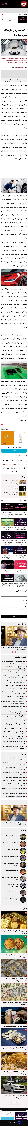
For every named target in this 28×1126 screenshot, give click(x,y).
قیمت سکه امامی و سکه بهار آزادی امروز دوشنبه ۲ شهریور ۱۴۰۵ (14, 763)
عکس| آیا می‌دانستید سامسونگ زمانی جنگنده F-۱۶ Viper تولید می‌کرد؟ (13, 707)
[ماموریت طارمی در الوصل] (22, 851)
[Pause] (3, 444)
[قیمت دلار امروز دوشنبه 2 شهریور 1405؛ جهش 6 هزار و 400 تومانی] (14, 992)
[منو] (2, 4)
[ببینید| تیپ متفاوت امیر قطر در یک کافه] (22, 893)
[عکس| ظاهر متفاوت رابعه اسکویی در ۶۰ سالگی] (22, 865)
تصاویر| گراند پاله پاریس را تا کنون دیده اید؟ (15, 729)
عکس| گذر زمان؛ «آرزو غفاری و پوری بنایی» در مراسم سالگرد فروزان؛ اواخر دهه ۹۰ (14, 681)
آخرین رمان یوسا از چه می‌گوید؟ (19, 648)
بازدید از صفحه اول (18, 468)
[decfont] (2, 67)
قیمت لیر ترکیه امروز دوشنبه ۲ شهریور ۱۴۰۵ (15, 777)
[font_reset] (4, 67)
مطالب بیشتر (14, 1103)
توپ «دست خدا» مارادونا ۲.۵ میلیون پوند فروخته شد (14, 742)
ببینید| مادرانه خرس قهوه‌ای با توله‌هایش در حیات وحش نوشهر (14, 747)
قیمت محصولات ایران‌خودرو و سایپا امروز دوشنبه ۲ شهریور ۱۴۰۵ (13, 789)
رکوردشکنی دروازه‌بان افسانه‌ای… (11, 870)
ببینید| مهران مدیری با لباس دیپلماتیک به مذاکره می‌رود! (14, 733)
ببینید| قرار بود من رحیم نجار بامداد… (10, 836)
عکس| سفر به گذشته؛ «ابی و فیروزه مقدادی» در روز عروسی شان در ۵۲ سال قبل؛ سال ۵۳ (13, 662)
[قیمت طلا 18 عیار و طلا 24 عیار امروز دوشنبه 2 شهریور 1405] (14, 1061)
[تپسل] (2, 429)
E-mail (25, 601)
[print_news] (13, 68)
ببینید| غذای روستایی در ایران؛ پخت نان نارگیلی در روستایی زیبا (13, 697)
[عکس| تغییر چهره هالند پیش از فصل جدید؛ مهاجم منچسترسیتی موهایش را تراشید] (22, 844)
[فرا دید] (24, 4)
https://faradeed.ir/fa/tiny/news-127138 (10, 464)
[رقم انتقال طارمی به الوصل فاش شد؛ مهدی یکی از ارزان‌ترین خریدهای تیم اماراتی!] (22, 879)
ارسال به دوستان (7, 468)
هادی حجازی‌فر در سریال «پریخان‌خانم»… (12, 885)
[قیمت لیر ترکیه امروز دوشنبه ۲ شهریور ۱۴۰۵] (14, 1015)
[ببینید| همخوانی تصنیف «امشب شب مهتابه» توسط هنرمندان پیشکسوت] (22, 482)
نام (26, 595)
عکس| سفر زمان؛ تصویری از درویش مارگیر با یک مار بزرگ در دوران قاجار (13, 667)
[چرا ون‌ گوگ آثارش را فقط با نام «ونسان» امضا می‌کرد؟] (22, 494)
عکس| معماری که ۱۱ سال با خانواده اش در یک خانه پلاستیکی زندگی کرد (13, 720)
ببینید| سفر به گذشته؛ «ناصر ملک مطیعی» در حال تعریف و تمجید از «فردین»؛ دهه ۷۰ (14, 737)
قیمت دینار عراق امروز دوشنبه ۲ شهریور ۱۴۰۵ (15, 796)
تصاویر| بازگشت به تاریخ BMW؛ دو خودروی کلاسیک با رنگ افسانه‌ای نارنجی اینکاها (13, 702)
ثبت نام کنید (7, 1118)
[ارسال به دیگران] (15, 68)
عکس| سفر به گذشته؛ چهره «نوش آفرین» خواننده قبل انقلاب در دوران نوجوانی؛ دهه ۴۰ (14, 677)
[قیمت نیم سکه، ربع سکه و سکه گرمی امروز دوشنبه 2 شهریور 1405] (14, 968)
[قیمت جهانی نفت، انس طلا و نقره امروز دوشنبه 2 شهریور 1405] (14, 920)
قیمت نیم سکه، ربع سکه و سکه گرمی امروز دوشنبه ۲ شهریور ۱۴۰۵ (13, 768)
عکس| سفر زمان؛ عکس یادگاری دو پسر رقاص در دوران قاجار (14, 725)
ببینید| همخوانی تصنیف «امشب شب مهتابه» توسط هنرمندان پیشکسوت (10, 482)
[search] (6, 4)
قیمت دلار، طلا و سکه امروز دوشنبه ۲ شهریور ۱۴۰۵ (14, 780)
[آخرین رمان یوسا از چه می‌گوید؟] (22, 488)
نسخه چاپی (13, 471)
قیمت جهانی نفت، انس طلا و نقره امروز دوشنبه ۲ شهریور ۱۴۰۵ (14, 759)
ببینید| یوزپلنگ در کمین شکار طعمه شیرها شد (15, 716)
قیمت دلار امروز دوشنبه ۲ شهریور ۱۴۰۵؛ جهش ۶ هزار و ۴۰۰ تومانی (13, 773)
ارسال (14, 616)
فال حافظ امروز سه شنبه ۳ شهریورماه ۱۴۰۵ (15, 689)
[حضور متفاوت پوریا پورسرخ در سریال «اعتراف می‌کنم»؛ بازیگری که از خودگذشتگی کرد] (22, 899)
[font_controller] (7, 67)
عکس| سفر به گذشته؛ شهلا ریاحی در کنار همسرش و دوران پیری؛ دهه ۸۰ (13, 672)
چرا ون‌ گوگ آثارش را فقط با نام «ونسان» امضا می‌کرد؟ (10, 493)
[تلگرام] (7, 461)
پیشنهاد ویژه (21, 623)
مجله (24, 802)
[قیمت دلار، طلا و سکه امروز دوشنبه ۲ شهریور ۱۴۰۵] (14, 1037)
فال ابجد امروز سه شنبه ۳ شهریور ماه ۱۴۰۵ (15, 685)
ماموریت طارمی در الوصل (12, 850)
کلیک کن (14, 451)
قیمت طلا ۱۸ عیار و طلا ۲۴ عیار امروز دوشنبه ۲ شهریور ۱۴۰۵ (15, 784)
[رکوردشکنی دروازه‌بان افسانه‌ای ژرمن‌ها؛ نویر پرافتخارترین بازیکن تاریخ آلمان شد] (22, 872)
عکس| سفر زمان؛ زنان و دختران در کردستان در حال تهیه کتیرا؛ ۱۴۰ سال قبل (13, 692)
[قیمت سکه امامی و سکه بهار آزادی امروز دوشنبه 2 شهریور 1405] (14, 944)
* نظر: (26, 606)
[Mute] (5, 444)
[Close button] (27, 1110)
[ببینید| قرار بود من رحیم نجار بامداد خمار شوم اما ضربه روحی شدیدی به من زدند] (22, 837)
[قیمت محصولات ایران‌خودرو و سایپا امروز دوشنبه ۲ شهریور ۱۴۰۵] (14, 1085)
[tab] (15, 652)
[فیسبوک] (1, 461)
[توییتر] (4, 461)
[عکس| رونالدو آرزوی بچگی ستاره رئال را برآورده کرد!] (22, 858)
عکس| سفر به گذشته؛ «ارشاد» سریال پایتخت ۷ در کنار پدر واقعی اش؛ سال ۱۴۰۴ (14, 712)
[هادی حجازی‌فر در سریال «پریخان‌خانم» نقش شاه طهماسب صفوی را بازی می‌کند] (22, 886)
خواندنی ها (22, 477)
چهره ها (23, 830)
